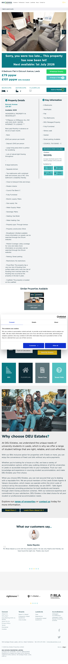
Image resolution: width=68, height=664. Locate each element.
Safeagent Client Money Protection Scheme (57, 619)
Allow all (55, 345)
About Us (5, 614)
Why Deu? (5, 616)
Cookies (4, 629)
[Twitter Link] (59, 637)
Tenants (27, 2)
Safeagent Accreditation (56, 615)
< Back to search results (8, 9)
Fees (36, 614)
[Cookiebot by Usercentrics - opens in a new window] (58, 317)
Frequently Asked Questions (24, 617)
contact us (44, 502)
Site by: (60, 647)
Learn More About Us (33, 510)
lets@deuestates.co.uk (54, 642)
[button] (64, 32)
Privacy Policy (6, 623)
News (37, 2)
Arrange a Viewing (56, 77)
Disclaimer (5, 627)
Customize (32, 345)
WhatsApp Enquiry (56, 71)
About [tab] (56, 322)
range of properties (25, 502)
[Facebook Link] (59, 630)
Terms (3, 625)
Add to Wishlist (56, 89)
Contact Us (42, 2)
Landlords (32, 2)
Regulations (39, 616)
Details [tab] (34, 322)
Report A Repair (24, 614)
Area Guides (22, 619)
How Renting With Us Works (8, 618)
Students (15, 2)
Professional (21, 2)
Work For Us (6, 621)
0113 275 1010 (41, 642)
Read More (10, 510)
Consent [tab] (11, 322)
